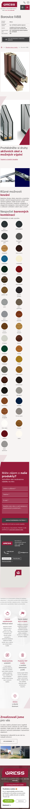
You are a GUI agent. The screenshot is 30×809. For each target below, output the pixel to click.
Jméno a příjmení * (9, 488)
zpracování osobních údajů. (16, 529)
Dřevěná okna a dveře (12, 47)
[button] (22, 7)
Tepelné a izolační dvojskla (9, 159)
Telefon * (6, 494)
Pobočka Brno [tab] (16, 558)
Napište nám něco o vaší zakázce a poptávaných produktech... (15, 507)
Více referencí (7, 741)
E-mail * (5, 500)
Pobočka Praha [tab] (6, 558)
